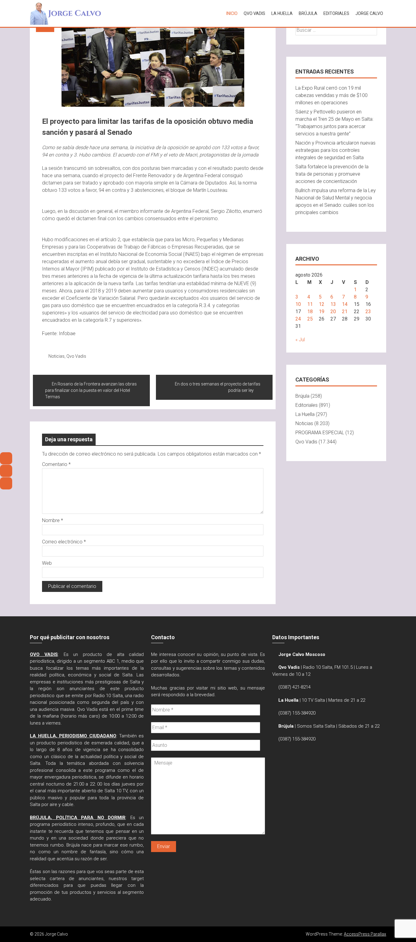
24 (298, 319)
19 (321, 311)
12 (321, 304)
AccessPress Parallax (365, 934)
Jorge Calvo (369, 13)
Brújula (308, 13)
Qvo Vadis (76, 356)
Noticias (56, 356)
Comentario (56, 464)
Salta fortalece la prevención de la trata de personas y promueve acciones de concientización (331, 174)
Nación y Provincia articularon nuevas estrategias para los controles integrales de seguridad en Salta (335, 150)
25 (310, 319)
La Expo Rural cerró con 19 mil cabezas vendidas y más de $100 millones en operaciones (331, 95)
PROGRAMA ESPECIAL (319, 432)
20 (333, 311)
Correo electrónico (64, 542)
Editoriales (336, 13)
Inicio (232, 13)
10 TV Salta (313, 700)
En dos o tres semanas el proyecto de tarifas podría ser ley (217, 387)
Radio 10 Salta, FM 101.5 (328, 667)
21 (344, 311)
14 (344, 304)
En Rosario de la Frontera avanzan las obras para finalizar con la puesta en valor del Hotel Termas (91, 390)
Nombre (52, 520)
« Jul (300, 339)
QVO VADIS (254, 13)
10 (298, 304)
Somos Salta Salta (316, 726)
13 (333, 304)
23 (368, 311)
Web (47, 563)
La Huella (282, 13)
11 (310, 304)
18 (310, 311)
